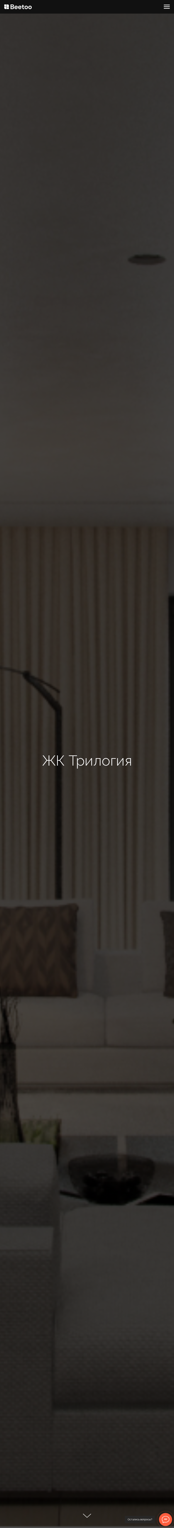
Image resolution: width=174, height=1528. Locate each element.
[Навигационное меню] (167, 7)
